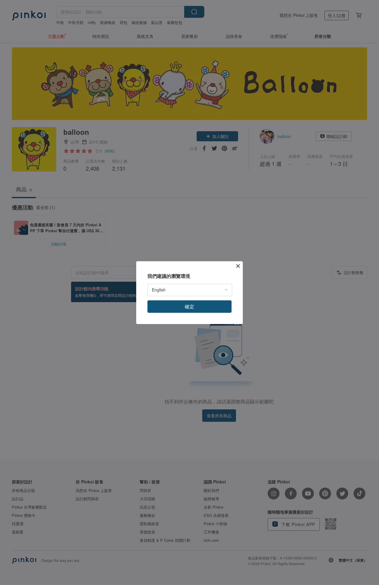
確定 (189, 306)
